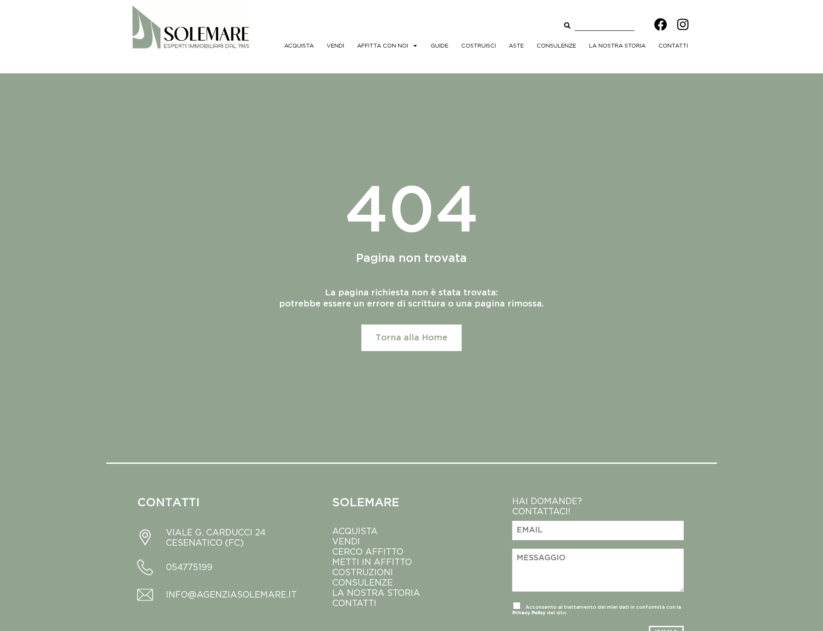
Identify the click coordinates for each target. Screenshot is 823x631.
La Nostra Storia (617, 45)
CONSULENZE (362, 582)
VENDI (346, 541)
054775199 (189, 566)
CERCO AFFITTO (367, 551)
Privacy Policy (529, 612)
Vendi (335, 45)
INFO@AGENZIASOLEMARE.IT (231, 594)
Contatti (673, 45)
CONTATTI (354, 602)
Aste (516, 45)
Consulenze (556, 45)
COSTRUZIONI (362, 572)
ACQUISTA (355, 530)
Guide (439, 45)
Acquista (299, 45)
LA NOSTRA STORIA (377, 592)
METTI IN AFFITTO (372, 561)
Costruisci (478, 45)
